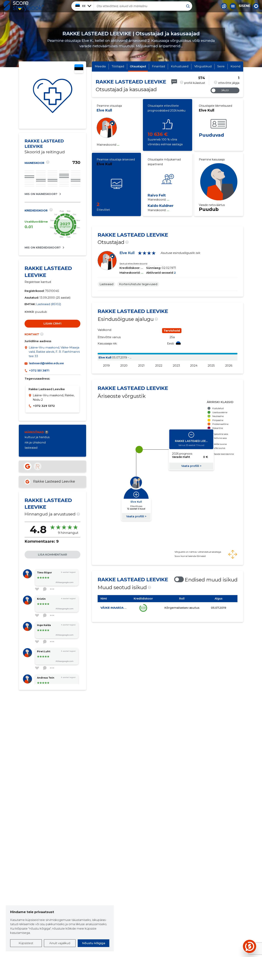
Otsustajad (138, 66)
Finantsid (158, 66)
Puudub (209, 209)
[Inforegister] (37, 466)
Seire (221, 66)
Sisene (244, 6)
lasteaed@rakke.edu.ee (46, 363)
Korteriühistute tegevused (138, 284)
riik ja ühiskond (35, 442)
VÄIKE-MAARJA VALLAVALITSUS (125, 607)
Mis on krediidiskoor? (43, 247)
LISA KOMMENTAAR (52, 554)
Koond (235, 66)
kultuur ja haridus (37, 437)
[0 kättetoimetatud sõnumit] (174, 82)
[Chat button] (224, 6)
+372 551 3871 (39, 370)
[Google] (27, 466)
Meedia (100, 66)
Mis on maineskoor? (41, 194)
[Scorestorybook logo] (23, 6)
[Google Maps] (27, 351)
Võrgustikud (203, 66)
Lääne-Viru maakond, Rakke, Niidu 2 (53, 397)
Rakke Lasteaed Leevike (54, 481)
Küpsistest (26, 943)
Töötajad (118, 66)
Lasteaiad (106, 284)
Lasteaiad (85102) (48, 304)
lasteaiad (31, 447)
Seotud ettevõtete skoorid (133, 263)
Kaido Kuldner (161, 206)
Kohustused (179, 66)
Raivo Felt (157, 195)
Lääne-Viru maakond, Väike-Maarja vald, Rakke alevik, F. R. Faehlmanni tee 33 (54, 352)
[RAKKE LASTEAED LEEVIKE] (52, 95)
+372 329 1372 (44, 406)
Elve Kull (104, 110)
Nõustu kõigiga (93, 943)
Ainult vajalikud (59, 943)
